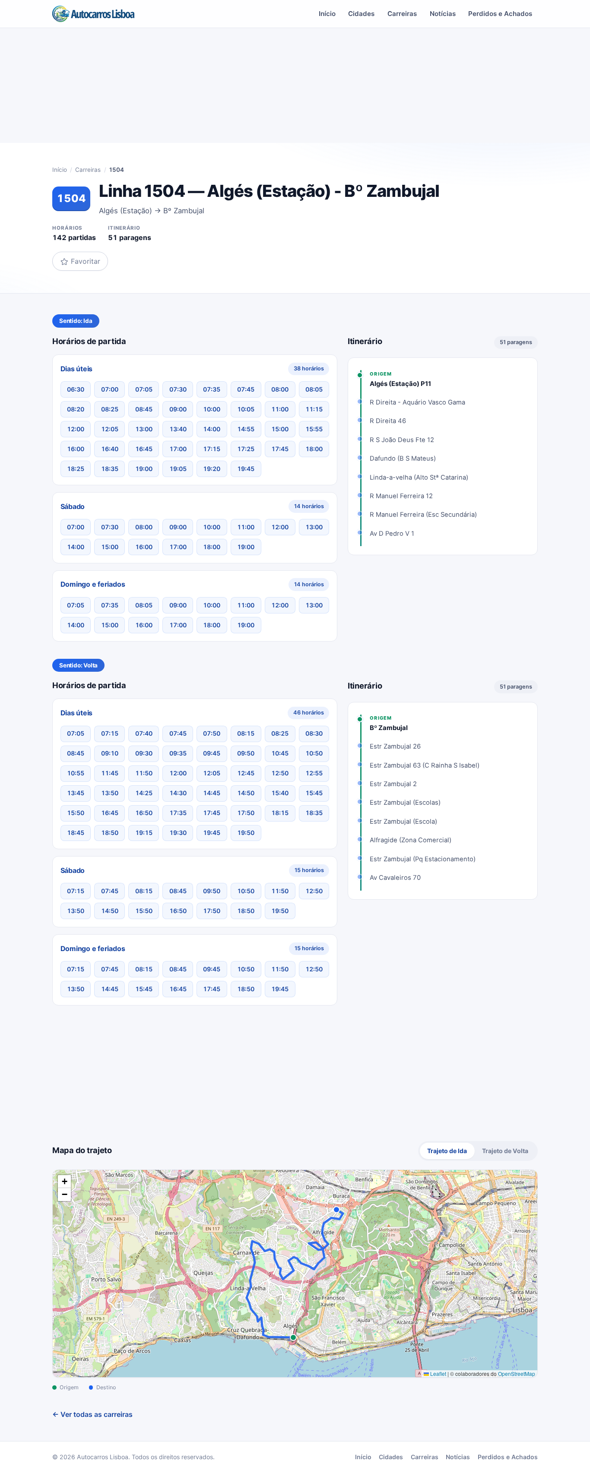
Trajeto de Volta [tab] (505, 1150)
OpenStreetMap (516, 1373)
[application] (295, 1273)
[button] (64, 1181)
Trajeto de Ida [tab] (447, 1150)
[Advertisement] (295, 89)
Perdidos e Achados (500, 13)
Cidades (361, 13)
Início (327, 13)
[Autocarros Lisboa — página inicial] (93, 14)
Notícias (443, 13)
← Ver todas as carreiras (92, 1414)
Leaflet (437, 1373)
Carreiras (402, 13)
